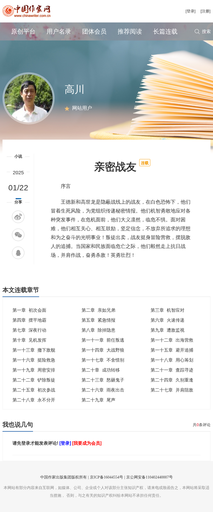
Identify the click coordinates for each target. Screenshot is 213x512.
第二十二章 (33, 380)
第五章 (98, 320)
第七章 (29, 330)
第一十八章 (172, 360)
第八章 (98, 330)
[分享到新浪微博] (18, 217)
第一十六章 (33, 360)
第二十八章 (33, 400)
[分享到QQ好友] (18, 253)
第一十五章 (172, 350)
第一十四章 (103, 350)
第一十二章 (172, 340)
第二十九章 (98, 400)
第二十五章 (33, 390)
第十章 (29, 340)
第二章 (98, 310)
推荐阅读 (130, 31)
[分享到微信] (18, 235)
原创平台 (23, 31)
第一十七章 (103, 360)
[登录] (191, 11)
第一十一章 (103, 340)
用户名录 (59, 31)
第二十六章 (103, 390)
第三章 (167, 310)
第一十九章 (33, 370)
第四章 (29, 320)
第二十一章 (172, 370)
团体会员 (94, 31)
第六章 (167, 320)
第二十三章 (103, 380)
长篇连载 (165, 31)
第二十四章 (172, 380)
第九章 (167, 330)
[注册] (206, 11)
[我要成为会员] (87, 443)
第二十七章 (172, 390)
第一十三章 (33, 350)
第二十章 (101, 370)
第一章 (29, 310)
